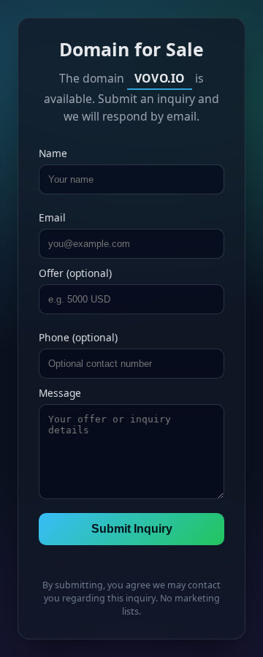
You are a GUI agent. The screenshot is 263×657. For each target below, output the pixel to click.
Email (52, 217)
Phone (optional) (78, 337)
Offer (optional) (75, 273)
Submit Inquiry (131, 529)
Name (53, 153)
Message (60, 393)
